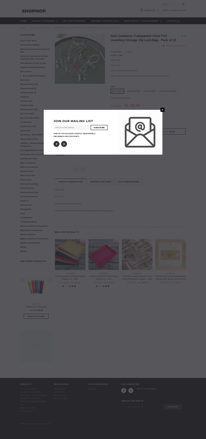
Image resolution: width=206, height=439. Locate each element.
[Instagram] (64, 143)
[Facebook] (56, 143)
